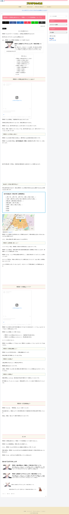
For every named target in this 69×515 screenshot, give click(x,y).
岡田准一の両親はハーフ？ (21, 65)
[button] (41, 22)
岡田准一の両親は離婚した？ (23, 67)
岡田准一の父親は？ (21, 69)
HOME (25, 511)
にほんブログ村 (52, 40)
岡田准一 (4, 28)
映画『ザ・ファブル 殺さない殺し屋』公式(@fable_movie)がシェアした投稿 (16, 116)
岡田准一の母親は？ (21, 70)
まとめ (17, 74)
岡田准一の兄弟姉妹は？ (21, 72)
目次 (22, 56)
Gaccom (9, 232)
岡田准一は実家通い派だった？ (24, 63)
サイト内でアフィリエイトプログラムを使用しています (34, 10)
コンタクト (43, 511)
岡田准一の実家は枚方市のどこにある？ (24, 58)
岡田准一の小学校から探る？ (23, 60)
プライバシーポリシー (36, 511)
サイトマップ (29, 511)
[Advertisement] (23, 173)
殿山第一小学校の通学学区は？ (24, 62)
